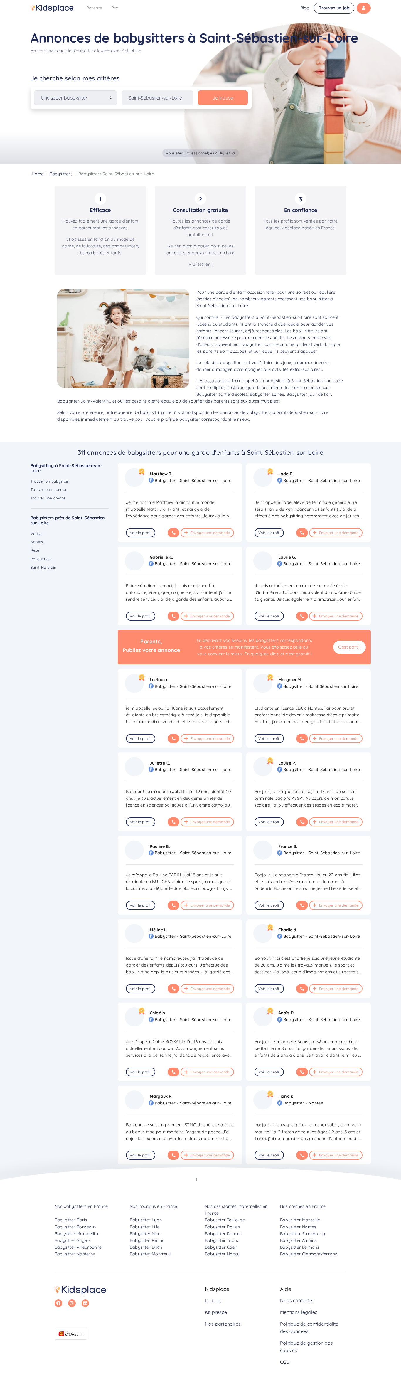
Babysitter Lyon (146, 1220)
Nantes (37, 541)
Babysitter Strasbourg (302, 1233)
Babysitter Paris (71, 1220)
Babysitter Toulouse (225, 1220)
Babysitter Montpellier (77, 1233)
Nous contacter (297, 1300)
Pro (115, 8)
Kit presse (216, 1312)
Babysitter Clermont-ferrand (309, 1254)
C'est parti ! (349, 647)
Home (38, 173)
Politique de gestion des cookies (306, 1346)
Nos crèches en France (303, 1206)
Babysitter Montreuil (150, 1254)
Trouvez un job (334, 8)
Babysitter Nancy (222, 1254)
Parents (94, 8)
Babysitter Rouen (222, 1227)
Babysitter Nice (145, 1233)
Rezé (35, 550)
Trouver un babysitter (50, 481)
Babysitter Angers (73, 1240)
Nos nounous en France (153, 1206)
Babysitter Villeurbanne (78, 1247)
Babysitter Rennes (223, 1233)
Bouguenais (41, 558)
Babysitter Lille (144, 1227)
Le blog (213, 1300)
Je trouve (223, 98)
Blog (304, 8)
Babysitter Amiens (298, 1240)
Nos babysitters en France (81, 1206)
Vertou (37, 533)
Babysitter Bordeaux (75, 1227)
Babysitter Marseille (300, 1220)
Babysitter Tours (221, 1240)
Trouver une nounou (49, 489)
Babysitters (61, 173)
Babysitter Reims (147, 1240)
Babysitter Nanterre (75, 1254)
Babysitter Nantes (298, 1227)
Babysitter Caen (221, 1247)
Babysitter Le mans (299, 1247)
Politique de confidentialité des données (309, 1327)
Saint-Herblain (44, 567)
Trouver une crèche (48, 498)
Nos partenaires (223, 1324)
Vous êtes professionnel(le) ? (200, 153)
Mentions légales (298, 1312)
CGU (285, 1362)
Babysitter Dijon (146, 1247)
